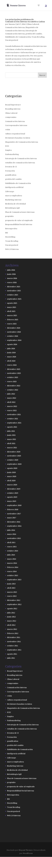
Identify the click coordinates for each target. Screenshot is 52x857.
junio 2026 (11, 274)
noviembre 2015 (14, 538)
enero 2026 (12, 282)
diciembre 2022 (13, 385)
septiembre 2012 (14, 604)
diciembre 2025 (13, 286)
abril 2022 (11, 402)
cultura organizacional (15, 133)
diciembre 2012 (13, 600)
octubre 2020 (12, 460)
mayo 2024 (11, 356)
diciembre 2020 (13, 451)
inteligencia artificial (14, 187)
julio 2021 (11, 431)
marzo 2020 (12, 484)
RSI (6, 232)
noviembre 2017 (14, 513)
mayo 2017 (11, 517)
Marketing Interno (13, 200)
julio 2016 (11, 530)
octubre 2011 (12, 645)
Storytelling (10, 237)
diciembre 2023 (13, 369)
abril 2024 (11, 361)
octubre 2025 (12, 295)
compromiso (10, 117)
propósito (9, 216)
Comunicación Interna (15, 27)
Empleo (8, 150)
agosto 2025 (12, 303)
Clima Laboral (33, 24)
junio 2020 (11, 472)
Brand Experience (13, 104)
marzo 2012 (12, 629)
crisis (7, 129)
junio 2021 (11, 435)
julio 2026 (11, 270)
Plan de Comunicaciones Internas (20, 212)
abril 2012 (11, 625)
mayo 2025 (11, 307)
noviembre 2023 (14, 373)
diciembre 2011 (13, 637)
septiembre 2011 (14, 650)
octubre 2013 (12, 575)
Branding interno (12, 109)
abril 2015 (11, 542)
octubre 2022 (12, 390)
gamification (10, 175)
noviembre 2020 (14, 456)
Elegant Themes (26, 850)
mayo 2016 (11, 534)
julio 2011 (11, 658)
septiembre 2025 (14, 299)
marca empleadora (13, 195)
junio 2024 (11, 352)
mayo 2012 (11, 621)
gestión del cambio (33, 33)
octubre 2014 (12, 551)
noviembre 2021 (14, 414)
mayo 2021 (11, 439)
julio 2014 (11, 555)
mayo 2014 (11, 559)
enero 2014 (12, 571)
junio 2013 (11, 584)
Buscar (42, 75)
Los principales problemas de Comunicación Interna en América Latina (25, 20)
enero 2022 (12, 410)
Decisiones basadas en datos (17, 138)
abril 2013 (11, 588)
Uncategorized (11, 40)
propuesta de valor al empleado (19, 220)
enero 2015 (12, 546)
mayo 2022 (11, 398)
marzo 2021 (12, 447)
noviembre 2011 (14, 641)
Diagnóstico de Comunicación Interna (21, 142)
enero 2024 (12, 365)
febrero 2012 (12, 633)
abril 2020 (11, 480)
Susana (12, 24)
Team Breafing (38, 37)
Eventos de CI (11, 166)
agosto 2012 (12, 608)
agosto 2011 (12, 654)
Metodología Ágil (12, 208)
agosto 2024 (12, 344)
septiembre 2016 (14, 526)
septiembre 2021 (14, 423)
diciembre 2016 (13, 522)
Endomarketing (12, 154)
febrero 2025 (12, 319)
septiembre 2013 (14, 579)
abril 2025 (11, 311)
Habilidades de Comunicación (18, 37)
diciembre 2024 (13, 328)
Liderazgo (9, 191)
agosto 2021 (12, 427)
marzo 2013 (12, 592)
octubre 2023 (12, 377)
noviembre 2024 (14, 332)
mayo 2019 (11, 501)
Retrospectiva (11, 228)
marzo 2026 (12, 278)
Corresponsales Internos (16, 125)
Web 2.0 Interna (12, 249)
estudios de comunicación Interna (20, 162)
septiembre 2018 (14, 505)
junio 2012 (11, 616)
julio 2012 (11, 612)
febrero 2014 (12, 567)
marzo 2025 (12, 315)
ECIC (7, 146)
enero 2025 (12, 323)
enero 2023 (12, 381)
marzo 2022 (12, 406)
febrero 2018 (12, 509)
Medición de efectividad (15, 204)
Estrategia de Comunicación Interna (21, 158)
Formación (10, 171)
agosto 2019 (12, 497)
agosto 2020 (12, 468)
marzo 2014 (12, 563)
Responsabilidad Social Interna (18, 224)
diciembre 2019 (13, 489)
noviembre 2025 (14, 290)
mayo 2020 (11, 476)
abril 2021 (11, 443)
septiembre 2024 (14, 340)
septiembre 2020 (14, 464)
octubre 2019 (12, 493)
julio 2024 (11, 348)
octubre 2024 (12, 336)
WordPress (28, 853)
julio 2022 (11, 394)
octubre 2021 (12, 418)
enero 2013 (12, 596)
